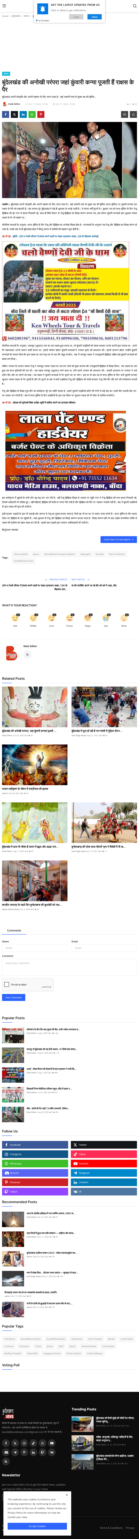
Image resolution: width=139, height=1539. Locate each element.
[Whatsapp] (42, 1443)
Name (5, 941)
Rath (61, 1346)
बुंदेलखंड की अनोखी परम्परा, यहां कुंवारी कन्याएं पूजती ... (29, 731)
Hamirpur (24, 1346)
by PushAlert (44, 20)
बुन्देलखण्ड (16, 16)
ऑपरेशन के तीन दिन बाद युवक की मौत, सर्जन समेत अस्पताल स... (53, 1029)
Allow (95, 17)
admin (5, 793)
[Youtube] (52, 1443)
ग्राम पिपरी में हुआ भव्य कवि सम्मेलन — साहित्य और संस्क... (51, 1233)
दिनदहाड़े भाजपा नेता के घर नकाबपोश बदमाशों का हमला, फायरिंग (31, 1292)
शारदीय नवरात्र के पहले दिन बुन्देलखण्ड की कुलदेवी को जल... (32, 904)
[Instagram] (24, 1443)
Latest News (127, 1338)
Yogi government (52, 1353)
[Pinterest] (24, 1452)
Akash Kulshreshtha (10, 909)
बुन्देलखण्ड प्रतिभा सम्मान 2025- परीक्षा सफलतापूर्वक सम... (52, 1252)
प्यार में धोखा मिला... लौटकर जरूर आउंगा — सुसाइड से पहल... (52, 1272)
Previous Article (58, 579)
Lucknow (8, 1346)
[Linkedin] (33, 1452)
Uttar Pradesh (95, 1338)
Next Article (78, 579)
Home (5, 16)
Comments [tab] (14, 930)
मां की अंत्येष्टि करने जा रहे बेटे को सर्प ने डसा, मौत (94, 585)
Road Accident (74, 1353)
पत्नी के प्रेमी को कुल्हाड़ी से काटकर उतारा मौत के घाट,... (50, 1303)
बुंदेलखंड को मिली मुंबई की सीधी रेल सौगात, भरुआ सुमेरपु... (115, 1419)
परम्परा (26, 16)
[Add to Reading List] (133, 114)
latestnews (76, 1338)
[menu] (4, 6)
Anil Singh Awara (79, 735)
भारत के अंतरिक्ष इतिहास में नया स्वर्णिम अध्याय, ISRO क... (51, 1213)
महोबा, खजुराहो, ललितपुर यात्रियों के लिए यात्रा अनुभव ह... (114, 1438)
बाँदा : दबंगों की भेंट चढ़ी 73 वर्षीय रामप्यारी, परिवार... (48, 1108)
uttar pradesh (21, 554)
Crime (38, 1346)
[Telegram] (15, 1452)
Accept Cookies (37, 1526)
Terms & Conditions (111, 1527)
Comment (7, 956)
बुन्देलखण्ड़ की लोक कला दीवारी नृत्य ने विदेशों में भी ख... (99, 846)
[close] (67, 1495)
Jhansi (50, 1346)
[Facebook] (6, 1443)
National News (89, 1346)
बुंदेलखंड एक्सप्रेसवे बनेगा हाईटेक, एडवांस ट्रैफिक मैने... (115, 1457)
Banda (111, 1338)
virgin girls (85, 554)
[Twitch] (42, 1452)
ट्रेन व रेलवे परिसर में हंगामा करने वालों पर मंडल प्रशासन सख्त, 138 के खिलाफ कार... (34, 587)
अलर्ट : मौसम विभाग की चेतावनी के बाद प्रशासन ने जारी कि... (51, 1068)
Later (76, 17)
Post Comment (13, 997)
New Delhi (32, 1353)
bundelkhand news (23, 560)
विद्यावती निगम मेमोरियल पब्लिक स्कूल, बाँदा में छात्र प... (49, 1088)
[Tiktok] (33, 1443)
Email (75, 941)
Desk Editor (30, 646)
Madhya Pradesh (12, 1353)
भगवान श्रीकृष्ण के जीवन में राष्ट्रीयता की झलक (25, 788)
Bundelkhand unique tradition (59, 554)
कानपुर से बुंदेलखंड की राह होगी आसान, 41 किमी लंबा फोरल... (52, 1049)
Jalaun (73, 1346)
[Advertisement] (69, 46)
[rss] (6, 1461)
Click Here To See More (117, 539)
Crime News (108, 1346)
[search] (135, 6)
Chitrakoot (9, 1338)
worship (100, 554)
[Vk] (52, 1452)
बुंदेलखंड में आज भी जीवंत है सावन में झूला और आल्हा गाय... (30, 846)
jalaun (36, 554)
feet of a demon (117, 554)
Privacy (130, 1527)
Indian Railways (95, 1353)
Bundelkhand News (31, 1338)
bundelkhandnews (56, 1338)
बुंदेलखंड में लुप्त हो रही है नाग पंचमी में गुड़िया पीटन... (97, 731)
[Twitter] (15, 1443)
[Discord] (6, 1452)
